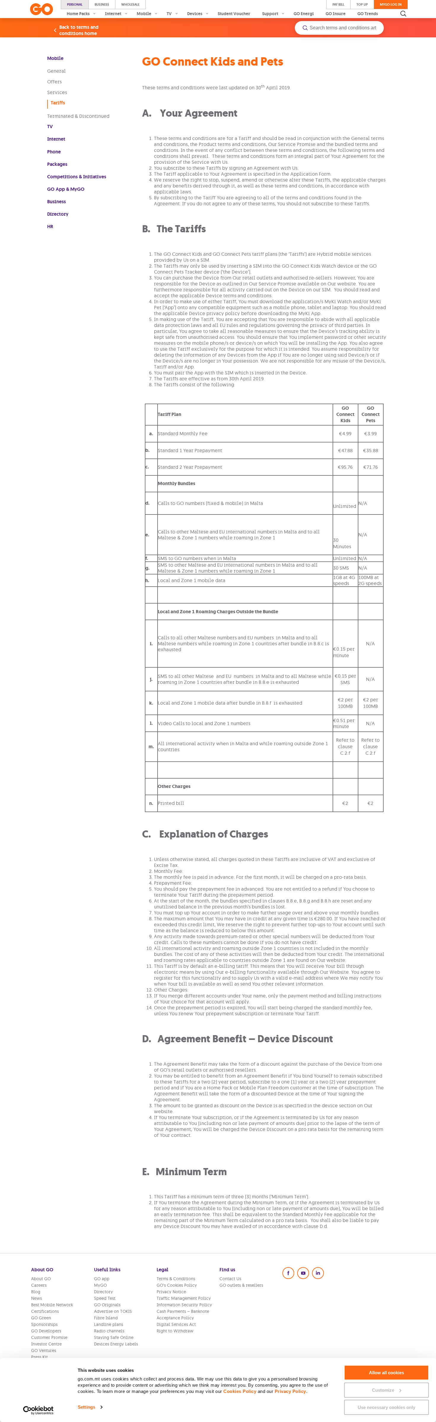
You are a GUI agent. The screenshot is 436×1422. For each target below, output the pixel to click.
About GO (41, 1278)
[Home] (41, 9)
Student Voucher (234, 13)
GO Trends (367, 13)
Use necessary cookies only (386, 1407)
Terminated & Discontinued (78, 116)
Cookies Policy (239, 1391)
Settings (86, 1407)
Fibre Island (106, 1318)
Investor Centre (46, 1344)
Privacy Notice (171, 1291)
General (56, 71)
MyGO (100, 1285)
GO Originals (107, 1304)
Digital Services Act (176, 1324)
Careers (39, 1285)
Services (57, 92)
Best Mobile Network (52, 1304)
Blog (35, 1291)
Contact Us (230, 1278)
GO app (101, 1278)
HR (50, 226)
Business (102, 4)
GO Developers (46, 1331)
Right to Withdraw (175, 1331)
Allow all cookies (386, 1372)
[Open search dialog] (403, 13)
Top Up (362, 4)
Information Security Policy (184, 1304)
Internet (56, 139)
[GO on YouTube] (303, 1273)
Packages (57, 164)
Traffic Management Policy (184, 1298)
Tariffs (58, 103)
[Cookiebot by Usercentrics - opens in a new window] (38, 1410)
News (36, 1298)
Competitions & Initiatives (76, 177)
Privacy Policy (290, 1391)
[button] (339, 28)
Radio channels (109, 1331)
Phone (54, 152)
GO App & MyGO (66, 189)
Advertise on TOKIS (113, 1311)
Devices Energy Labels (116, 1344)
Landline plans (108, 1324)
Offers (54, 82)
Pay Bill (338, 4)
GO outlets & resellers (241, 1285)
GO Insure (336, 13)
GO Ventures (43, 1350)
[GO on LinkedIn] (318, 1273)
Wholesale (130, 4)
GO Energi (304, 13)
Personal (74, 4)
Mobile (55, 58)
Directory (58, 214)
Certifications (45, 1311)
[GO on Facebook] (288, 1273)
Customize (383, 1390)
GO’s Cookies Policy (177, 1285)
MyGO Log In (391, 4)
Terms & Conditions (176, 1278)
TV (50, 126)
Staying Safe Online (113, 1337)
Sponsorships (44, 1324)
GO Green (41, 1318)
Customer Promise (49, 1337)
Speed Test (104, 1298)
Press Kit (39, 1357)
